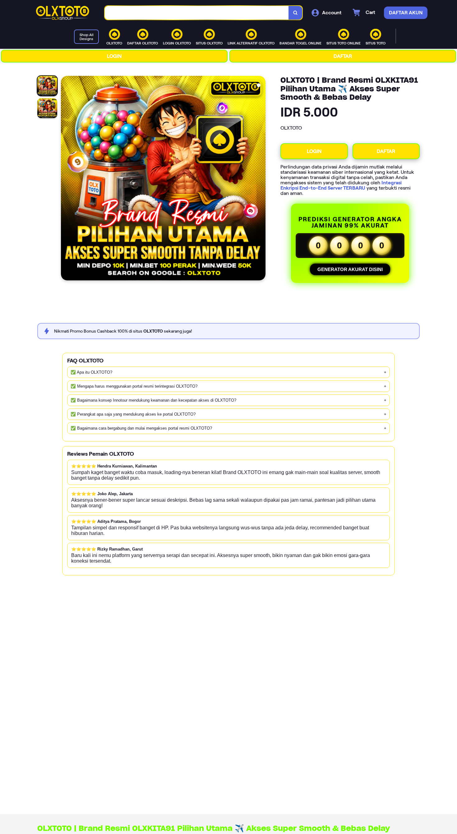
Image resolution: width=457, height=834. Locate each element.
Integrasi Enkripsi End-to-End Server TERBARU (341, 185)
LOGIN (114, 56)
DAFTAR (343, 56)
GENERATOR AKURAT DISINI (350, 269)
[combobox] (197, 13)
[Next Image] (260, 179)
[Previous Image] (66, 179)
